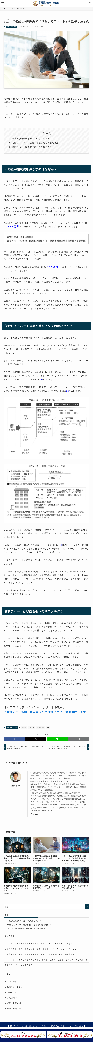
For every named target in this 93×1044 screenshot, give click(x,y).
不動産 (24, 727)
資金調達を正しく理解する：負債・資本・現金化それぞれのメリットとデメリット (41, 949)
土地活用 (32, 727)
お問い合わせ (78, 1026)
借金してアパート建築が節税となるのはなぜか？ (36, 142)
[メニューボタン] (2, 3)
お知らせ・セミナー (18, 987)
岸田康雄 (15, 785)
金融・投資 (14, 1008)
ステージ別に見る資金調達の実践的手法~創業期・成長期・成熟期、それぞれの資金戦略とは (46, 959)
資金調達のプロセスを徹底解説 (19, 965)
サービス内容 (22, 1026)
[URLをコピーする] (78, 739)
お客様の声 (44, 1026)
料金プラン (33, 1026)
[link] (32, 814)
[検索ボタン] (90, 3)
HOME (12, 1026)
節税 (48, 727)
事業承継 (13, 997)
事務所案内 (55, 1026)
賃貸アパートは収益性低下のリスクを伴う (33, 146)
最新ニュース (66, 1026)
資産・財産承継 (11, 26)
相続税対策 (41, 727)
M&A (11, 981)
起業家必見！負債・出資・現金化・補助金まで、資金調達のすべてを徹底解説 (40, 954)
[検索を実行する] (87, 906)
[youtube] (36, 814)
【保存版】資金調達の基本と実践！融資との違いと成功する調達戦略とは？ (38, 943)
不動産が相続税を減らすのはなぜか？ (31, 138)
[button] (14, 739)
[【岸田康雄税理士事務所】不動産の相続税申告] (46, 3)
